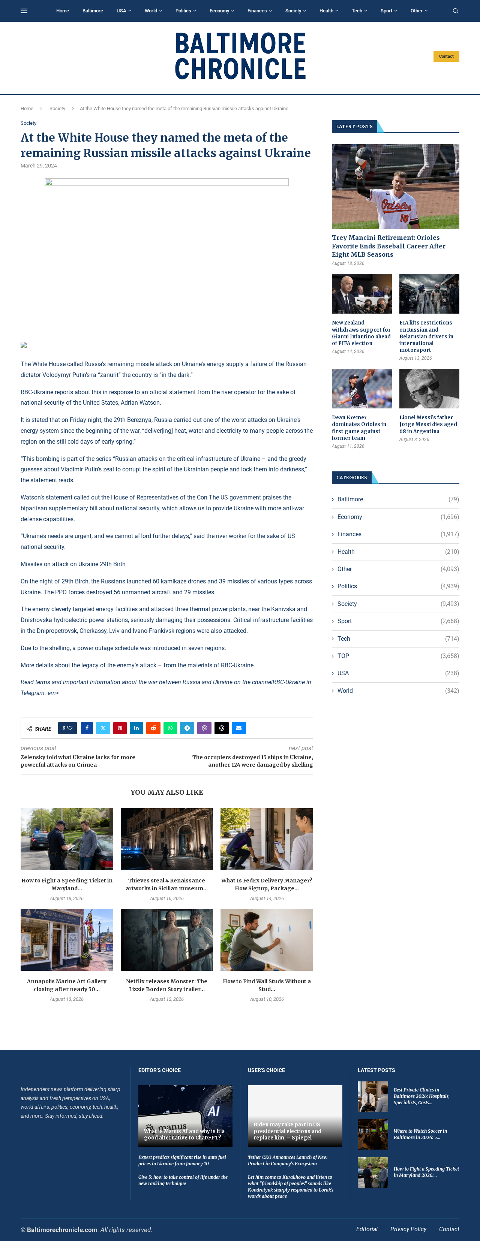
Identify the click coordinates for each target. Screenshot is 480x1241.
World (151, 10)
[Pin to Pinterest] (120, 728)
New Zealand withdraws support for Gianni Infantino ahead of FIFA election (361, 333)
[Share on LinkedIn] (136, 728)
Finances (257, 10)
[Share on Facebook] (87, 728)
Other (417, 10)
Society (293, 10)
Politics (183, 10)
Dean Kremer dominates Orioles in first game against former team (359, 427)
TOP (398, 655)
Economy (219, 10)
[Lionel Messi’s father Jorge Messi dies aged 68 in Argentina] (429, 389)
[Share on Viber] (204, 728)
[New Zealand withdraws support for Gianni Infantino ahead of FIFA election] (362, 294)
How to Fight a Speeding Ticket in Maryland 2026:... (426, 1172)
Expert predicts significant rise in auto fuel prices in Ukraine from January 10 (182, 1160)
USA (121, 10)
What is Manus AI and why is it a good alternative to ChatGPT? (184, 1134)
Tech (357, 10)
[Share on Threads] (221, 728)
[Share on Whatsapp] (170, 728)
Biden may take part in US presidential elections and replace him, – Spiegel (287, 1131)
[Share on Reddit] (153, 728)
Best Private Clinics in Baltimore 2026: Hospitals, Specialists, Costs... (422, 1096)
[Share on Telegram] (187, 728)
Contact (446, 56)
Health (326, 10)
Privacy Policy (408, 1229)
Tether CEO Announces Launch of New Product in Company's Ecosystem (287, 1160)
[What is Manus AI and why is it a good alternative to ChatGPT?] (185, 1116)
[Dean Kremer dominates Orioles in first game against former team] (362, 389)
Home (62, 10)
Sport (386, 10)
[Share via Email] (239, 728)
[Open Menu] (24, 10)
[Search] (455, 11)
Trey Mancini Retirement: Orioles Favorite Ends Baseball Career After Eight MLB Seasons (389, 246)
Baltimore (92, 10)
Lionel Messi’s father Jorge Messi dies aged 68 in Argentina (428, 424)
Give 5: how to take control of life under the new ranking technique (183, 1180)
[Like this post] (69, 728)
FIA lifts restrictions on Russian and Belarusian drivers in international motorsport (426, 336)
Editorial (367, 1229)
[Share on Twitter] (103, 728)
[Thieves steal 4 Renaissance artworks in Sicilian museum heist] (167, 839)
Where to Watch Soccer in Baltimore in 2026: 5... (420, 1134)
